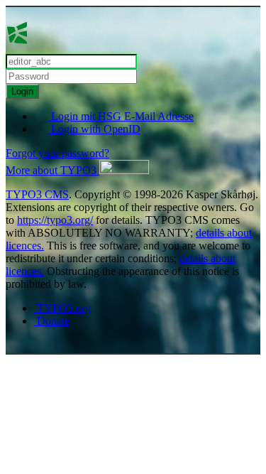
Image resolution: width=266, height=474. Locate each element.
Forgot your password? (57, 153)
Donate (52, 321)
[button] (77, 170)
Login (22, 91)
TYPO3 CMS (37, 194)
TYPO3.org (62, 308)
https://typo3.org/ (55, 220)
